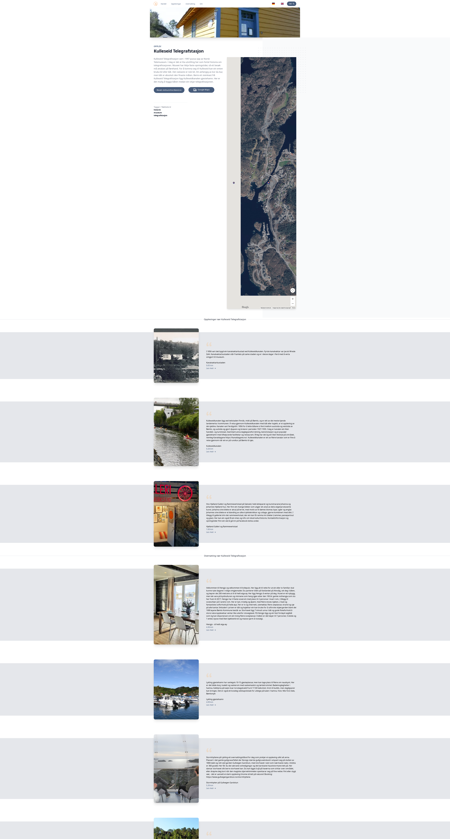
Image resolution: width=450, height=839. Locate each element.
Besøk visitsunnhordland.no (169, 90)
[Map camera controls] (292, 290)
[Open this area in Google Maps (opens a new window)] (245, 307)
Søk (290, 4)
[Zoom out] (292, 303)
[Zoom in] (292, 298)
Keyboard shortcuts (266, 308)
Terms (294, 308)
